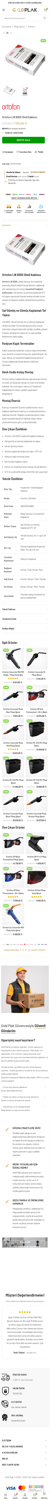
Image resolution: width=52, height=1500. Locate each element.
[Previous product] (4, 33)
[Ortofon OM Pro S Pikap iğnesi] (37, 843)
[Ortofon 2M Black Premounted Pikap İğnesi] (13, 843)
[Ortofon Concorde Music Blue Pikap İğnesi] (13, 696)
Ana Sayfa (6, 26)
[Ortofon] (14, 108)
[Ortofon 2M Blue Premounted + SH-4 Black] (13, 877)
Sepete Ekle (23, 140)
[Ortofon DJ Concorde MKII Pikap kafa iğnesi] (13, 914)
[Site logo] (25, 9)
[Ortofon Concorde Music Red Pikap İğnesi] (13, 729)
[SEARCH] (45, 18)
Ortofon (31, 26)
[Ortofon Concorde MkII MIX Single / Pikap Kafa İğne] (13, 659)
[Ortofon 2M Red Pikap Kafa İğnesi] (37, 877)
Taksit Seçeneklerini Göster (24, 198)
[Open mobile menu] (3, 10)
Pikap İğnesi (19, 26)
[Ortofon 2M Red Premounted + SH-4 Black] (37, 696)
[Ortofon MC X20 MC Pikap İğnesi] (37, 767)
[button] (5, 60)
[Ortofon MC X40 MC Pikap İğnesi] (37, 729)
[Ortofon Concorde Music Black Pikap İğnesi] (13, 800)
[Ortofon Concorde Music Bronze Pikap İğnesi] (37, 800)
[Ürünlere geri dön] (7, 33)
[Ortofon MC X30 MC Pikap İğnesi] (13, 767)
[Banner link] (25, 1242)
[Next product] (11, 33)
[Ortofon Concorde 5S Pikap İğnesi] (37, 659)
